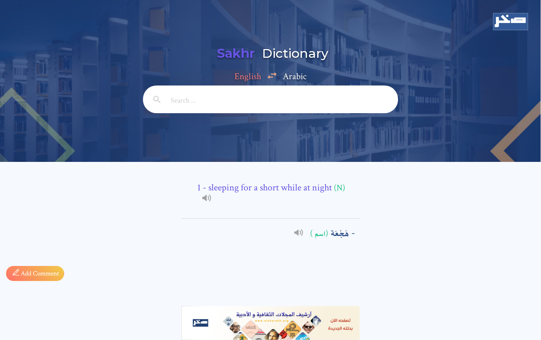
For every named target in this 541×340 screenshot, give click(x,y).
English (247, 76)
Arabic (295, 76)
